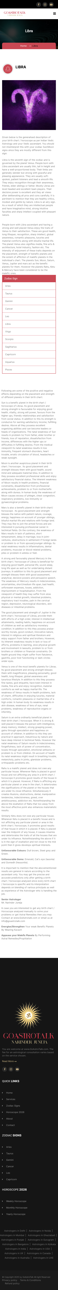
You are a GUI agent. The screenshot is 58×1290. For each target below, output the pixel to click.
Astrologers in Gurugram (41, 1239)
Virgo (8, 331)
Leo (7, 316)
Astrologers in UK (14, 1253)
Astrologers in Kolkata (44, 1244)
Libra (20, 67)
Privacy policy (9, 1280)
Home (23, 45)
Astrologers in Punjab (12, 1239)
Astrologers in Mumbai (12, 1235)
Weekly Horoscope (15, 1201)
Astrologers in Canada (39, 1253)
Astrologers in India (15, 1248)
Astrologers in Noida (40, 1230)
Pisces (8, 369)
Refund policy (12, 1283)
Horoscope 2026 (14, 1112)
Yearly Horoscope (15, 1214)
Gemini (9, 301)
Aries (8, 285)
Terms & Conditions (30, 1280)
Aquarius (9, 362)
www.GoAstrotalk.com (26, 917)
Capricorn (10, 354)
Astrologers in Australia (17, 1257)
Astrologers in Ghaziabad (41, 1235)
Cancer (9, 308)
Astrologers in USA (40, 1248)
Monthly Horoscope (16, 1207)
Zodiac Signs (12, 1105)
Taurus (8, 293)
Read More (8, 1061)
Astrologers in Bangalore (15, 1244)
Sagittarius (11, 346)
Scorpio (9, 339)
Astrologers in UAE (43, 1257)
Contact (10, 1125)
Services (10, 1099)
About (9, 1118)
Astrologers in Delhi (14, 1230)
